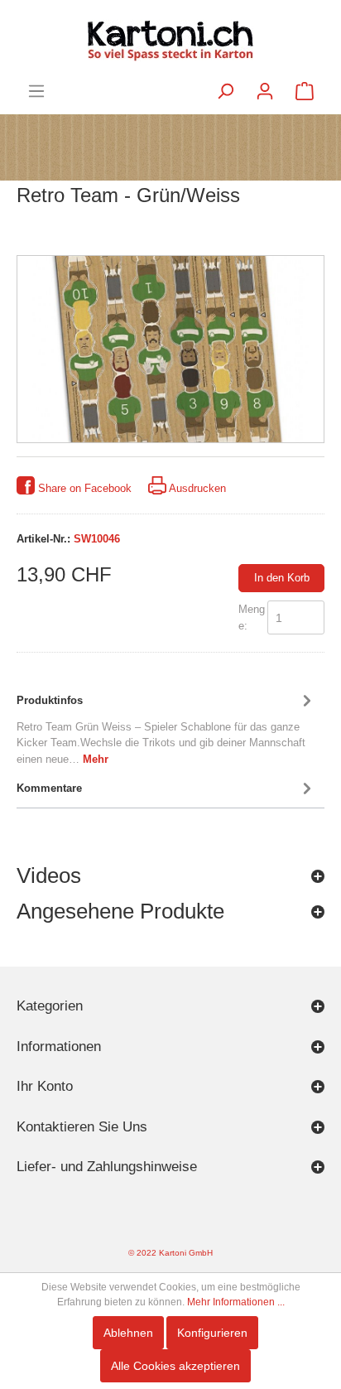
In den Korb (282, 578)
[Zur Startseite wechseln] (170, 40)
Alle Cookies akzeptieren (175, 1365)
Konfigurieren (212, 1332)
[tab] (166, 726)
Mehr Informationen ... (236, 1302)
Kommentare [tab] (49, 788)
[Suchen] (225, 91)
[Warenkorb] (304, 91)
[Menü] (36, 91)
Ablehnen (128, 1332)
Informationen (59, 1046)
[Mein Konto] (265, 91)
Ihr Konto (45, 1086)
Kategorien (50, 1006)
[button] (170, 880)
